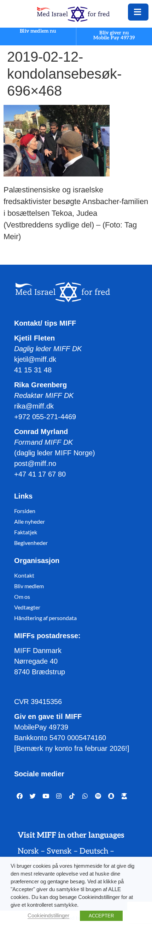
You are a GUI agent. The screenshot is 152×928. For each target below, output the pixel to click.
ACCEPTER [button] (101, 915)
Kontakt (24, 575)
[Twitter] (32, 796)
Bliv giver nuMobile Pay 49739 (114, 35)
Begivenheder (31, 542)
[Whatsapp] (85, 796)
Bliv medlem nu (38, 31)
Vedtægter (27, 607)
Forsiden (24, 510)
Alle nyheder (29, 521)
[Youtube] (45, 796)
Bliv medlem (29, 586)
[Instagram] (58, 796)
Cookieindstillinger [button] (48, 915)
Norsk (28, 851)
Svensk (59, 851)
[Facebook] (19, 796)
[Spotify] (98, 796)
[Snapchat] (111, 796)
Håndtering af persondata (45, 617)
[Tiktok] (71, 796)
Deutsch (94, 851)
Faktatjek (25, 532)
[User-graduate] (124, 796)
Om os (22, 596)
